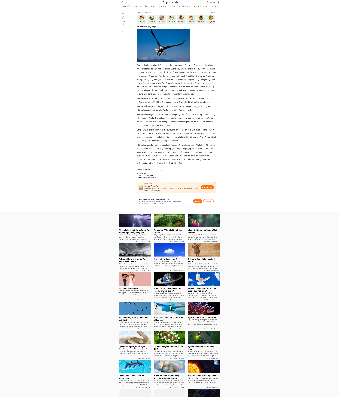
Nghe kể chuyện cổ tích (199, 6)
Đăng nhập (212, 2)
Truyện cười (172, 6)
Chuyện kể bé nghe (184, 6)
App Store (197, 201)
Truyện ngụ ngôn (161, 6)
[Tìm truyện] (218, 2)
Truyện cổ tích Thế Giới (146, 6)
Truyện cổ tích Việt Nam (130, 6)
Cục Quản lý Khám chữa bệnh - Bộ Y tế (148, 177)
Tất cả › (213, 13)
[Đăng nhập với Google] (207, 2)
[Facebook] (127, 2)
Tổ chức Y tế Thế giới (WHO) (145, 175)
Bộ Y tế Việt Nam (141, 173)
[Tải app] (131, 2)
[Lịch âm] (122, 2)
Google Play (208, 201)
